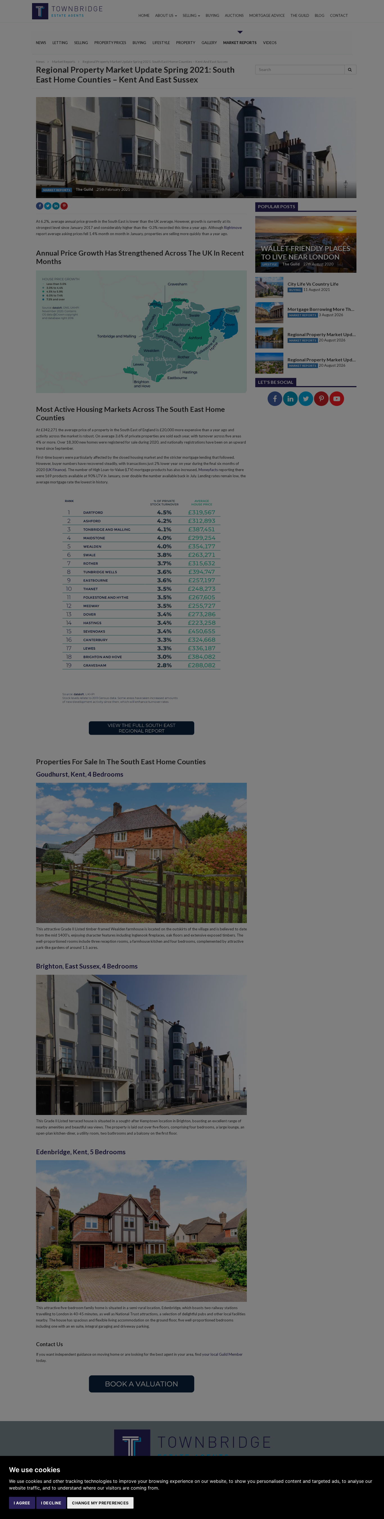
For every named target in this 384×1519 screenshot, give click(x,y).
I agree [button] (22, 1502)
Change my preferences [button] (100, 1502)
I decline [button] (51, 1502)
